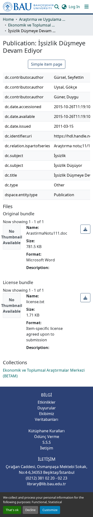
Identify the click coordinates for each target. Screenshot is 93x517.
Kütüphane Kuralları (46, 430)
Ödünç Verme (46, 436)
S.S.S (46, 442)
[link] (85, 229)
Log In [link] (74, 6)
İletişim (46, 448)
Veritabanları (46, 419)
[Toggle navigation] (86, 6)
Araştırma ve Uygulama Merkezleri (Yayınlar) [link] (43, 19)
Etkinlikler (47, 402)
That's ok (12, 510)
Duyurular (46, 408)
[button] (28, 6)
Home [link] (8, 19)
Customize (49, 510)
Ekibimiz (46, 413)
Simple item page (46, 64)
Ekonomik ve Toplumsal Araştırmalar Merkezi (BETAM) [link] (32, 25)
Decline (30, 510)
